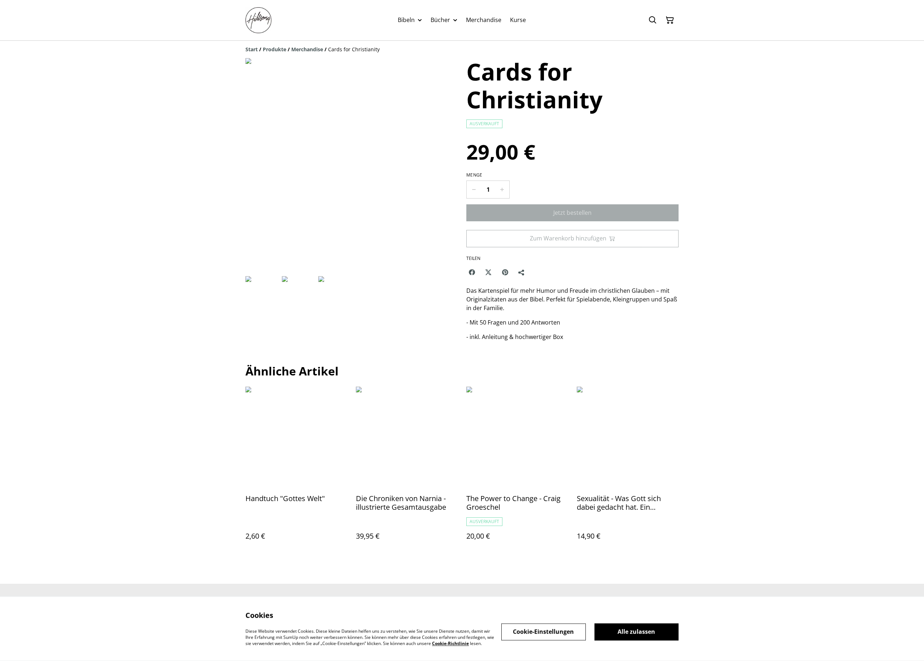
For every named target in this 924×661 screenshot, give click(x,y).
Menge (474, 175)
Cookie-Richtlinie (450, 643)
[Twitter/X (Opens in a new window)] (488, 272)
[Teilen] (521, 272)
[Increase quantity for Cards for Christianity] (502, 190)
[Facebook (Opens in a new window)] (471, 272)
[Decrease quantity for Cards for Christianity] (473, 190)
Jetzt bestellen (572, 213)
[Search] (652, 20)
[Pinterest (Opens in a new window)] (505, 272)
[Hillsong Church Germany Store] (258, 20)
